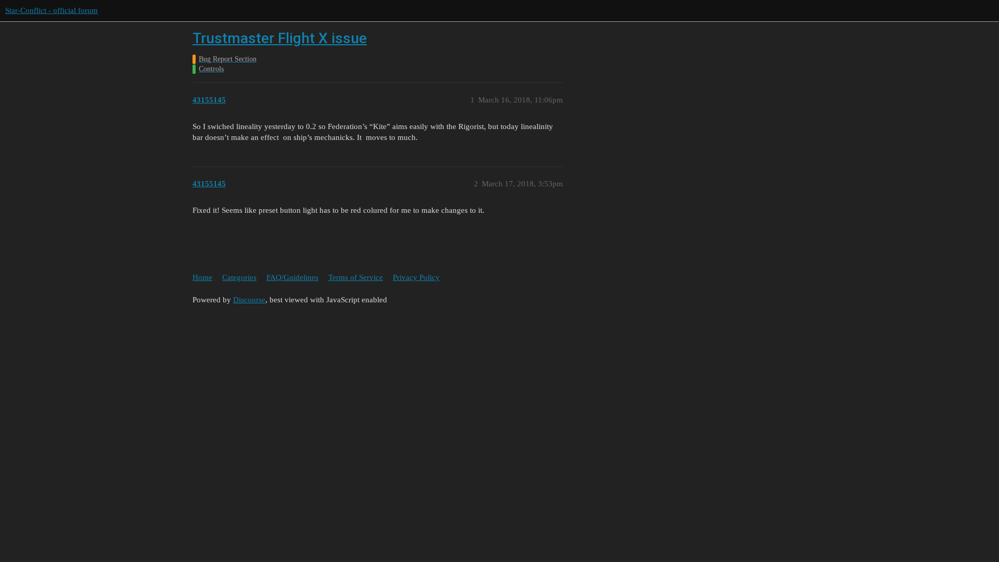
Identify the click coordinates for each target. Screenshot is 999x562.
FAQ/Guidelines (292, 277)
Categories (239, 277)
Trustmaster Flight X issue (280, 38)
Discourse (249, 300)
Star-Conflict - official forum (51, 10)
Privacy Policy (416, 277)
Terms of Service (355, 277)
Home (202, 277)
